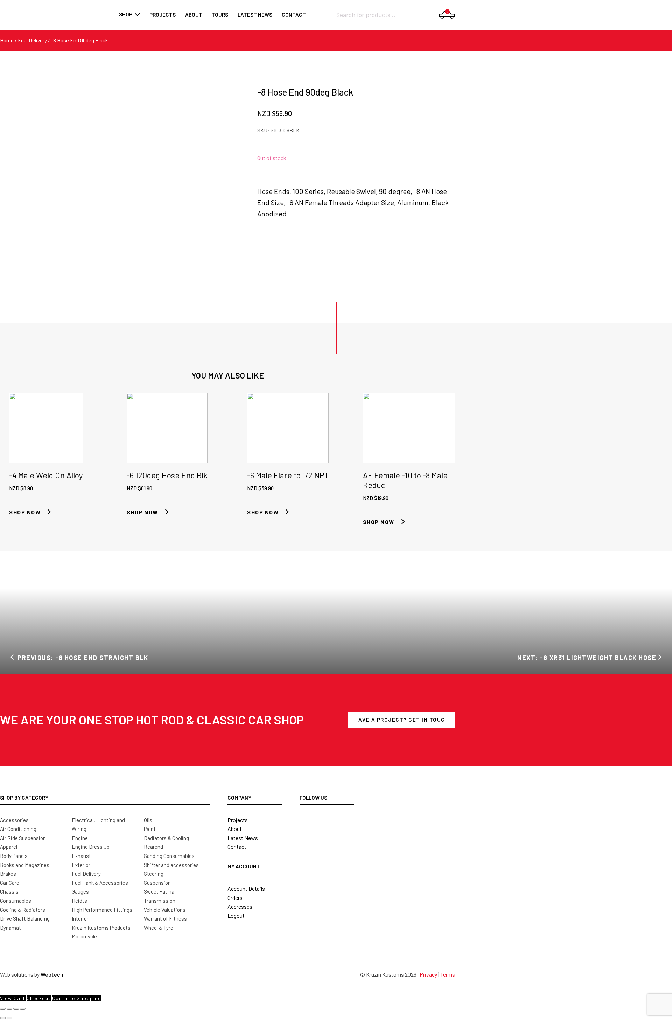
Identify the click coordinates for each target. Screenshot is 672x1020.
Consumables (15, 900)
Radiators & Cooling (166, 838)
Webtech (52, 974)
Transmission (159, 900)
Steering (153, 873)
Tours (220, 15)
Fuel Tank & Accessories (100, 883)
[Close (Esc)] (23, 1009)
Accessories (14, 820)
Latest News (242, 837)
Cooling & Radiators (22, 910)
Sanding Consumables (169, 856)
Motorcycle (84, 936)
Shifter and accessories (171, 865)
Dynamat (10, 927)
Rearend (153, 847)
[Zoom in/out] (3, 1009)
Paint (150, 829)
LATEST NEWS (255, 15)
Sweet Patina (159, 891)
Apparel (8, 847)
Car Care (9, 883)
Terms (447, 974)
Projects (162, 15)
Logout (236, 915)
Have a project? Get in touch (401, 719)
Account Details (246, 888)
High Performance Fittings (102, 910)
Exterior (81, 865)
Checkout (39, 998)
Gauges (80, 891)
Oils (148, 820)
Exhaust (81, 856)
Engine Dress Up (91, 847)
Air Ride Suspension (23, 838)
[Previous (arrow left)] (3, 1018)
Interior (80, 918)
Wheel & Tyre (158, 927)
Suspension (157, 883)
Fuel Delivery (32, 40)
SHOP (125, 14)
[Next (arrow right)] (9, 1018)
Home (7, 40)
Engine (80, 838)
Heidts (79, 900)
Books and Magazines (24, 865)
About (193, 15)
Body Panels (14, 856)
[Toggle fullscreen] (9, 1009)
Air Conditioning (18, 829)
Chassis (9, 891)
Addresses (239, 906)
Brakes (8, 873)
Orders (235, 897)
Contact (294, 15)
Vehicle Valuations (165, 910)
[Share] (16, 1009)
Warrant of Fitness (165, 918)
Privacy (428, 974)
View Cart (13, 998)
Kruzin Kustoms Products (101, 927)
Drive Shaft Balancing (25, 918)
